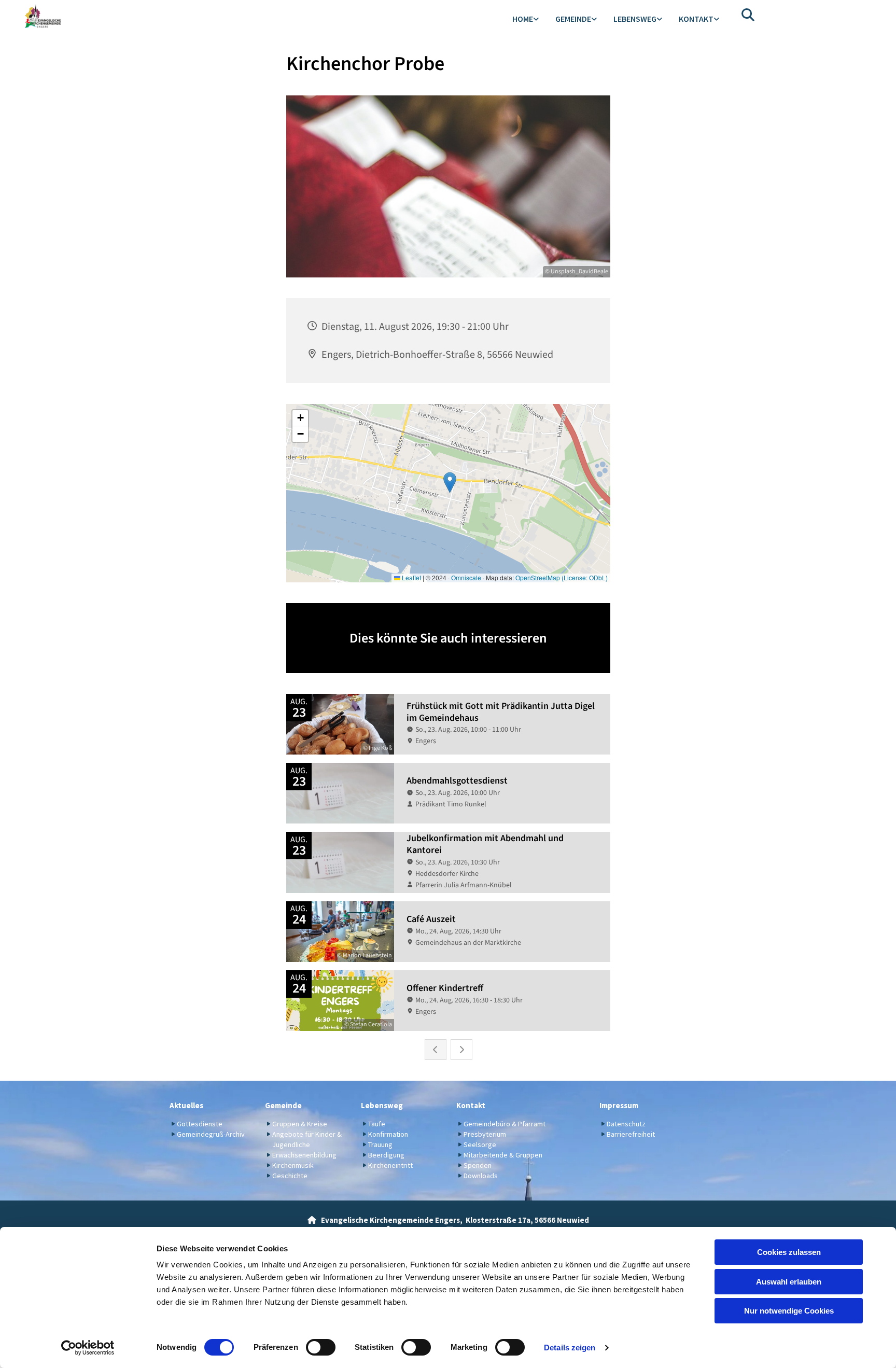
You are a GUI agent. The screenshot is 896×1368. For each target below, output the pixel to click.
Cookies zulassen (789, 1252)
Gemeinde (573, 18)
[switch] (320, 1347)
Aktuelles (186, 1105)
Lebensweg (634, 18)
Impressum (618, 1105)
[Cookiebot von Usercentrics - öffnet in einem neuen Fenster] (88, 1348)
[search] (748, 14)
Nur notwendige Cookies (789, 1310)
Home (522, 18)
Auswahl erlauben (788, 1281)
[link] (525, 19)
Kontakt (696, 18)
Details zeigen (569, 1347)
